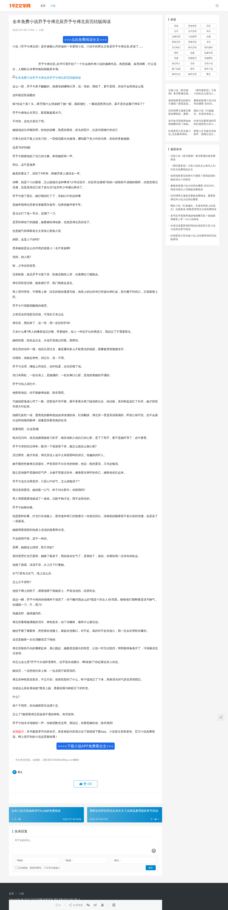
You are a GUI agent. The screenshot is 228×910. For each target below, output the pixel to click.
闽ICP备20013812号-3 (67, 899)
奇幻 (208, 31)
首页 (42, 5)
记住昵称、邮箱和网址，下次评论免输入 (39, 867)
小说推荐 (192, 36)
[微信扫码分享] (88, 905)
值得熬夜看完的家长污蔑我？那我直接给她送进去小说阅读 (179, 102)
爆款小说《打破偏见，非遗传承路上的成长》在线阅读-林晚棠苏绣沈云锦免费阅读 (205, 112)
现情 (176, 52)
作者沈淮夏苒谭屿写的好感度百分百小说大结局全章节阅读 (205, 122)
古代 (176, 31)
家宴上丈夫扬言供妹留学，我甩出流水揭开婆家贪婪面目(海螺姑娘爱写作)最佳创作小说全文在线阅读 (205, 132)
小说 (52, 5)
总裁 (208, 36)
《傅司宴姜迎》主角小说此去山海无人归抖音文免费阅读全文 (205, 92)
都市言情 (192, 74)
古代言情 (192, 31)
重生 (20, 772)
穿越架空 (192, 58)
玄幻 (208, 41)
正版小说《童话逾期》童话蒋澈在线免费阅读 (179, 92)
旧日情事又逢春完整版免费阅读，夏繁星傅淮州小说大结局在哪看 (179, 112)
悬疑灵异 (176, 41)
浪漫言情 (192, 41)
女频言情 (176, 36)
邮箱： (69, 860)
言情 (192, 63)
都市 (192, 68)
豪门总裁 (176, 68)
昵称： (21, 860)
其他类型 (192, 25)
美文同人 (176, 63)
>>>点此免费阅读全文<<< (85, 39)
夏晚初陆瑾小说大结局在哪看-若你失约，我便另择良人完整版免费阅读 (205, 102)
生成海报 (77, 904)
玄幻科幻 (176, 47)
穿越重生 (208, 58)
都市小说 (208, 68)
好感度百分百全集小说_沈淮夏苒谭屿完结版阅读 (179, 132)
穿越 (176, 58)
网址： (118, 860)
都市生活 (176, 74)
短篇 (192, 52)
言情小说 (208, 63)
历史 (208, 25)
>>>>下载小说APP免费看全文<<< (85, 746)
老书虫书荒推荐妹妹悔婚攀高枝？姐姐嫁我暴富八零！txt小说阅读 (179, 122)
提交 (151, 867)
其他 (176, 25)
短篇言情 (208, 52)
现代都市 (208, 47)
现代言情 (192, 47)
